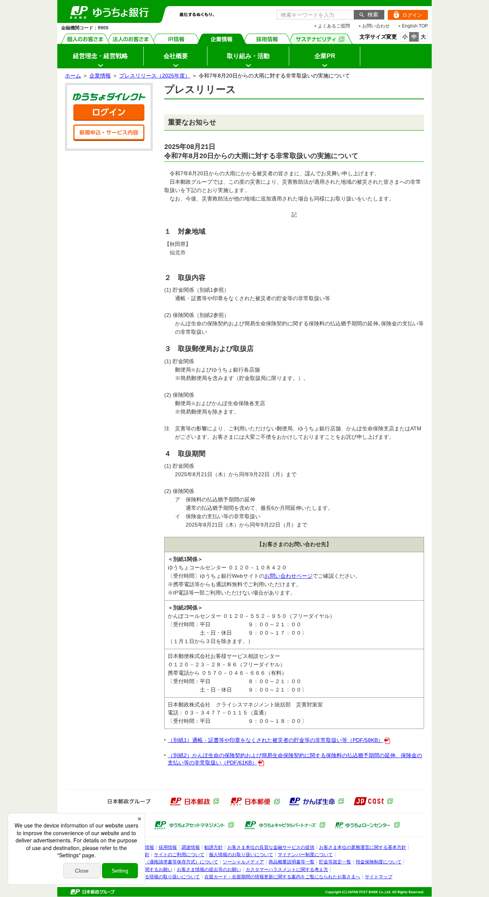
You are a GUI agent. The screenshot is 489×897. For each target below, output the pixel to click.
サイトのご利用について (179, 854)
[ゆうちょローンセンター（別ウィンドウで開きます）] (367, 825)
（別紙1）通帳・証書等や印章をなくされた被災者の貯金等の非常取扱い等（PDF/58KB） (275, 740)
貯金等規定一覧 (335, 862)
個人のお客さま (85, 39)
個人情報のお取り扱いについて (241, 854)
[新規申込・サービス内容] (108, 132)
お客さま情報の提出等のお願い (209, 869)
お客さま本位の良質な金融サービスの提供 (270, 847)
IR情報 (176, 39)
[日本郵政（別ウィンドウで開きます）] (194, 801)
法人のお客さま (131, 39)
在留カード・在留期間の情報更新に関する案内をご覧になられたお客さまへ (282, 876)
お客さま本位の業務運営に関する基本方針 (362, 847)
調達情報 (190, 847)
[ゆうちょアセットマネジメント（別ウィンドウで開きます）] (194, 825)
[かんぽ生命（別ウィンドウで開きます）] (316, 801)
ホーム (73, 76)
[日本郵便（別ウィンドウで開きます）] (255, 801)
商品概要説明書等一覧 (291, 862)
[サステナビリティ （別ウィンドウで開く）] (320, 39)
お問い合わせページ (288, 576)
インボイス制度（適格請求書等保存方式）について (165, 862)
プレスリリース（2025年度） (154, 76)
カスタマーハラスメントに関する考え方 (287, 869)
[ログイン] (108, 112)
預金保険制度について (379, 862)
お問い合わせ (376, 26)
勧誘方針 (213, 847)
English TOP (415, 26)
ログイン (405, 15)
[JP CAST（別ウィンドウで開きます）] (373, 801)
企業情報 (222, 39)
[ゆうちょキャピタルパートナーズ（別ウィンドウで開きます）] (284, 825)
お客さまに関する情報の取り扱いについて (156, 876)
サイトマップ (378, 876)
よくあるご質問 (334, 26)
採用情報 (267, 39)
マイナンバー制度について (305, 854)
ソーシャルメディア (243, 862)
